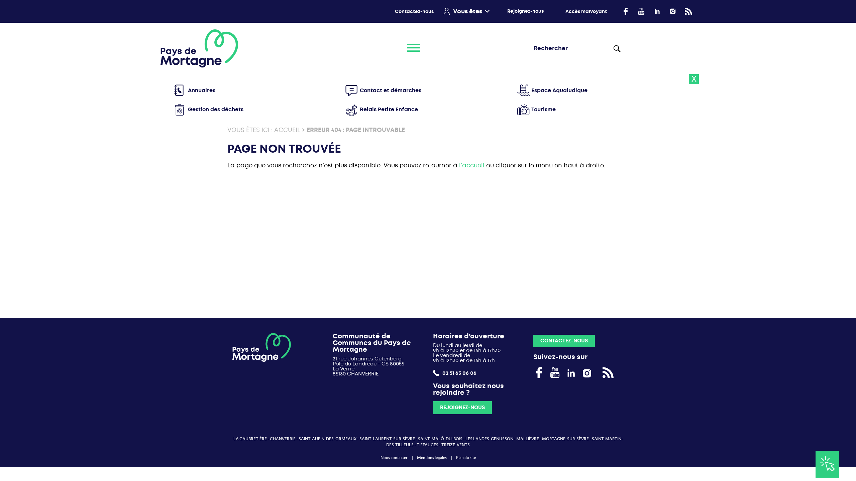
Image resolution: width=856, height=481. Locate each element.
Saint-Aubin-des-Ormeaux (327, 439)
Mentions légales (432, 457)
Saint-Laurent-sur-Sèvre (387, 439)
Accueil (287, 130)
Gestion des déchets (215, 109)
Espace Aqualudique (559, 90)
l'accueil (472, 165)
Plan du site (466, 457)
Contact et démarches (390, 90)
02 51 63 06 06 (458, 373)
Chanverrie (283, 439)
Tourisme (543, 109)
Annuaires (201, 90)
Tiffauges (427, 445)
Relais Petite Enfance (389, 109)
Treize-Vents (455, 445)
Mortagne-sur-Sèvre (565, 439)
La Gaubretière (250, 439)
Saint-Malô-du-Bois (440, 439)
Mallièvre (527, 439)
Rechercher (618, 48)
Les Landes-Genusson (489, 439)
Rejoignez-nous (525, 11)
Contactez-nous (414, 11)
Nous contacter (394, 457)
